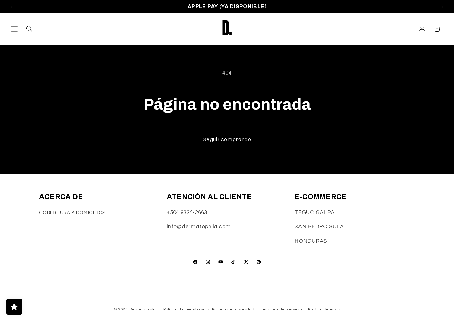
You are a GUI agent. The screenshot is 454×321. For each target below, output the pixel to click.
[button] (14, 29)
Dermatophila (143, 309)
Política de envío (324, 309)
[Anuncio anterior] (11, 6)
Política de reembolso (184, 309)
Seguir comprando (227, 139)
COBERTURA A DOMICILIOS (72, 212)
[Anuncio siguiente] (442, 6)
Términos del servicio (281, 309)
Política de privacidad (233, 309)
